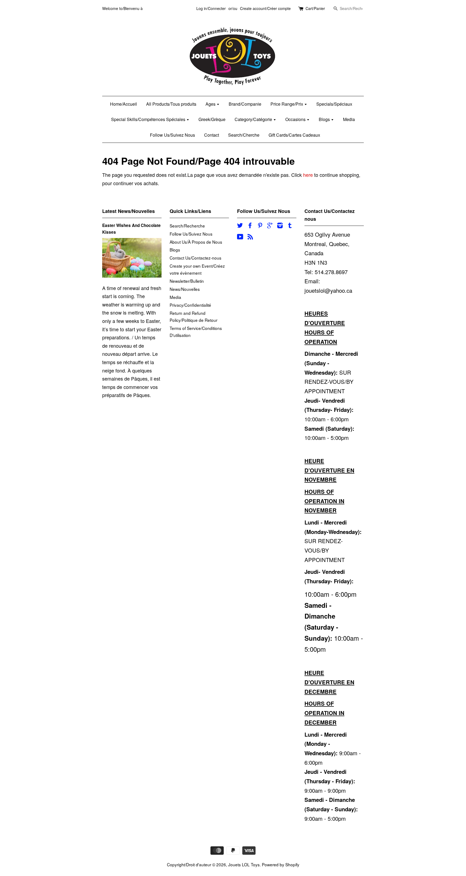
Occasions (296, 119)
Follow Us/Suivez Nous (172, 135)
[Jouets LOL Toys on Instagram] (280, 226)
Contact (211, 135)
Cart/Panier (315, 8)
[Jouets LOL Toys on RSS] (250, 237)
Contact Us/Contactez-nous (195, 258)
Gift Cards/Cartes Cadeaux (294, 135)
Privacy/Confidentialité (190, 305)
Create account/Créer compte (265, 8)
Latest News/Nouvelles (128, 211)
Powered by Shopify (280, 864)
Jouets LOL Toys (244, 864)
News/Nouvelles (185, 289)
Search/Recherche (187, 226)
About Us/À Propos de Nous (196, 242)
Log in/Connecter (211, 8)
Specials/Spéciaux (334, 104)
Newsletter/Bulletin (187, 281)
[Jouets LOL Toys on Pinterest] (260, 226)
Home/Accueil (123, 104)
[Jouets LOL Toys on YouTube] (240, 237)
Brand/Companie (245, 104)
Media (349, 119)
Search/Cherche (243, 135)
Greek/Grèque (211, 119)
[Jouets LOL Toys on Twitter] (240, 226)
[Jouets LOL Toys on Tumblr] (290, 226)
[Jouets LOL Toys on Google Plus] (270, 226)
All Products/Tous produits (171, 104)
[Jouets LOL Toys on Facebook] (250, 226)
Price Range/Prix (287, 104)
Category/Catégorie (254, 119)
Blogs (325, 119)
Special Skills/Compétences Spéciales (148, 119)
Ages (211, 104)
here (308, 174)
